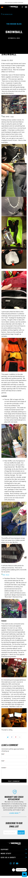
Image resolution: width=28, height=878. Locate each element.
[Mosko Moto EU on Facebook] (14, 863)
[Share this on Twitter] (7, 737)
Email (3, 760)
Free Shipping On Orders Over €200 (14, 2)
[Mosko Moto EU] (14, 7)
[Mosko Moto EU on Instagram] (10, 863)
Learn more (14, 812)
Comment (3, 767)
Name (3, 753)
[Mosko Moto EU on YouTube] (17, 863)
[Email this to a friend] (19, 737)
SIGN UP (21, 832)
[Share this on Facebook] (11, 737)
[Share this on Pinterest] (15, 737)
